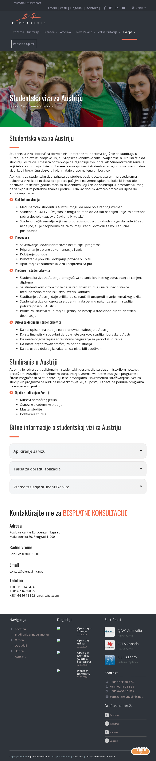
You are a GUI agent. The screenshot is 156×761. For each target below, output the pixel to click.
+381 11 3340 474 (22, 587)
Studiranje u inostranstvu (32, 634)
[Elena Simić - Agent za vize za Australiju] (33, 18)
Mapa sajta (78, 756)
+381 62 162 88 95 (22, 591)
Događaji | (78, 8)
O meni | (53, 8)
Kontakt (20, 656)
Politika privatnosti (95, 756)
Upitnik (19, 651)
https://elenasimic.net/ (38, 756)
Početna (18, 32)
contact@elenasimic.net (27, 3)
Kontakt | (93, 8)
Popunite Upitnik (24, 44)
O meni (19, 640)
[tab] (78, 451)
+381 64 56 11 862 (34, 595)
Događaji (21, 645)
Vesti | (65, 8)
